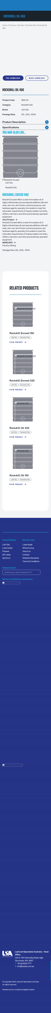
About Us (27, 551)
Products (12, 25)
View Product (16, 342)
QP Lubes (6, 554)
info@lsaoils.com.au (25, 966)
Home (4, 25)
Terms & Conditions (31, 561)
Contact (26, 554)
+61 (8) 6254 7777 (24, 963)
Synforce (6, 558)
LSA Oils (20, 25)
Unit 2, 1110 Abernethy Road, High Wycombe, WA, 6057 (29, 959)
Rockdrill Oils (30, 25)
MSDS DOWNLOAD (37, 78)
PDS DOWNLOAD (13, 78)
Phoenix (5, 551)
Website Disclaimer (31, 558)
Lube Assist (7, 548)
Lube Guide (27, 544)
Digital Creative (29, 989)
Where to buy (28, 548)
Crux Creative (16, 989)
